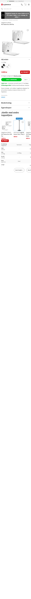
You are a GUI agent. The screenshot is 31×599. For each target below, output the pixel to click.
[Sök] (2, 9)
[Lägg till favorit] (28, 30)
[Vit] (8, 66)
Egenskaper (6, 107)
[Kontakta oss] (21, 4)
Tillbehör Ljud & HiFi (13, 20)
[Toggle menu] (29, 5)
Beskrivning (6, 103)
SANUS (3, 97)
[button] (15, 59)
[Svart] (3, 66)
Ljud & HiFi (5, 20)
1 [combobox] (25, 79)
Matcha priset (17, 76)
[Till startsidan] (6, 4)
